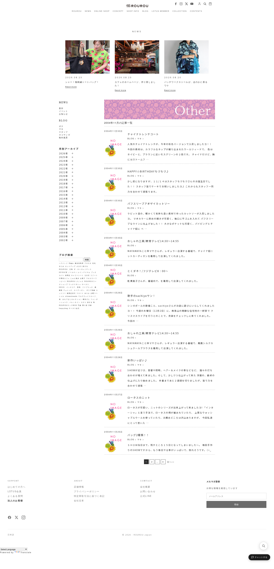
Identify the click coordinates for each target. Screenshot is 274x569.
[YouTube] (191, 3)
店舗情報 (79, 486)
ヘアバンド (63, 263)
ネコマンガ (64, 134)
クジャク (80, 281)
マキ (61, 129)
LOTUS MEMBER (160, 11)
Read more (71, 87)
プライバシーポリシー (87, 491)
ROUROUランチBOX (68, 305)
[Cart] (210, 3)
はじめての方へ (17, 486)
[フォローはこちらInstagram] (23, 518)
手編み (71, 263)
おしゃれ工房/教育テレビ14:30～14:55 (153, 241)
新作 (61, 108)
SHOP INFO (133, 11)
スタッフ (63, 131)
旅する (89, 302)
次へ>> (171, 461)
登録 (236, 504)
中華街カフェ (64, 278)
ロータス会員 (74, 308)
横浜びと (86, 299)
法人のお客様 (15, 500)
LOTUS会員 (15, 491)
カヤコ (83, 302)
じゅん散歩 (74, 278)
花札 (94, 263)
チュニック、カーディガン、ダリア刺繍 (79, 290)
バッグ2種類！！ (138, 435)
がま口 (79, 266)
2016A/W (63, 272)
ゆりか (87, 293)
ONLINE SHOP (102, 11)
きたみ (61, 266)
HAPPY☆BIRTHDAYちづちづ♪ (148, 171)
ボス (61, 126)
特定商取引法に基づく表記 (89, 495)
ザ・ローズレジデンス (83, 269)
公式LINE (146, 495)
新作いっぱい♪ (137, 360)
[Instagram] (181, 3)
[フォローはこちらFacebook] (9, 518)
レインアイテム (84, 272)
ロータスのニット (138, 397)
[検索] (263, 546)
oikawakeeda (71, 296)
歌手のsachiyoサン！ (141, 296)
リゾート (94, 275)
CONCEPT (118, 11)
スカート (80, 293)
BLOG (145, 11)
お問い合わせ (148, 491)
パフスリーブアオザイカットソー (148, 203)
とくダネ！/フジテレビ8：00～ (147, 271)
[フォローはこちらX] (16, 518)
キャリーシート (77, 275)
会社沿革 (79, 500)
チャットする (261, 557)
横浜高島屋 (79, 263)
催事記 (67, 275)
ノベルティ (72, 272)
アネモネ (88, 263)
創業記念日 (71, 293)
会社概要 (145, 486)
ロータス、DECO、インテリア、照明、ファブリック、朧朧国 (78, 287)
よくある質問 (15, 495)
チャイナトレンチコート (143, 134)
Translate (25, 552)
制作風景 (63, 137)
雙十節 (85, 305)
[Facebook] (175, 3)
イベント (63, 111)
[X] (186, 3)
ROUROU (77, 11)
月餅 (90, 305)
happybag (63, 308)
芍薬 (79, 305)
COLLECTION (180, 11)
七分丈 (87, 275)
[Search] (204, 3)
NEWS (88, 11)
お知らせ (63, 113)
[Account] (199, 3)
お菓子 (82, 278)
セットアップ (70, 266)
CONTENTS (196, 11)
